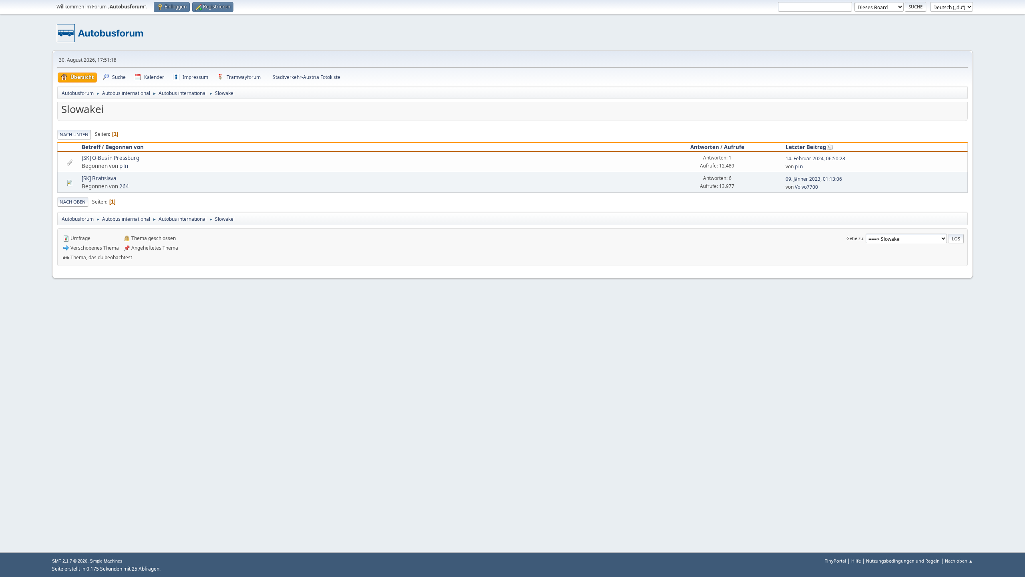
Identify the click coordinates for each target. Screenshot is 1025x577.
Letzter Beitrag (806, 147)
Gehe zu (854, 238)
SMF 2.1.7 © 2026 (69, 561)
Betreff (91, 147)
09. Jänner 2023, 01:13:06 (814, 179)
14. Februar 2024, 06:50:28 (815, 158)
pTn (123, 165)
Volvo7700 (806, 187)
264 (124, 186)
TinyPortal (835, 561)
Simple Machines (106, 561)
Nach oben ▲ (959, 561)
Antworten (704, 147)
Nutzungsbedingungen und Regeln (903, 561)
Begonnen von (124, 147)
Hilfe (856, 561)
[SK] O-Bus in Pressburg (110, 157)
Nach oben (73, 202)
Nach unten (74, 134)
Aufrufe (734, 147)
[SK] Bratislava (99, 178)
